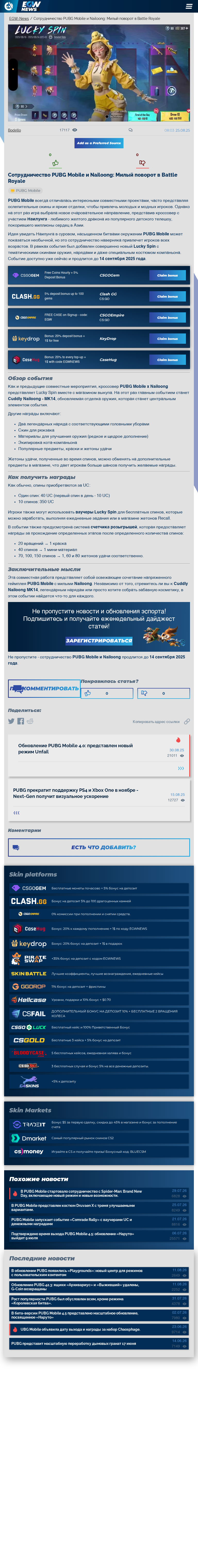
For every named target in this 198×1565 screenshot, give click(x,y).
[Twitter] (11, 722)
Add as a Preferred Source (99, 143)
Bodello (14, 130)
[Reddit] (30, 722)
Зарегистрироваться (99, 641)
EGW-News (19, 18)
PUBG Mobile (28, 190)
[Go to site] (25, 275)
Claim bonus (167, 275)
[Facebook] (20, 722)
